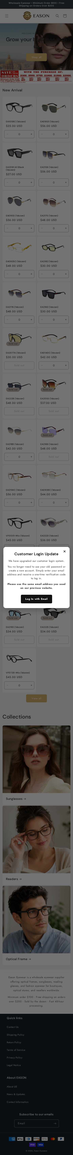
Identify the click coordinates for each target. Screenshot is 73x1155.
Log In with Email (36, 599)
